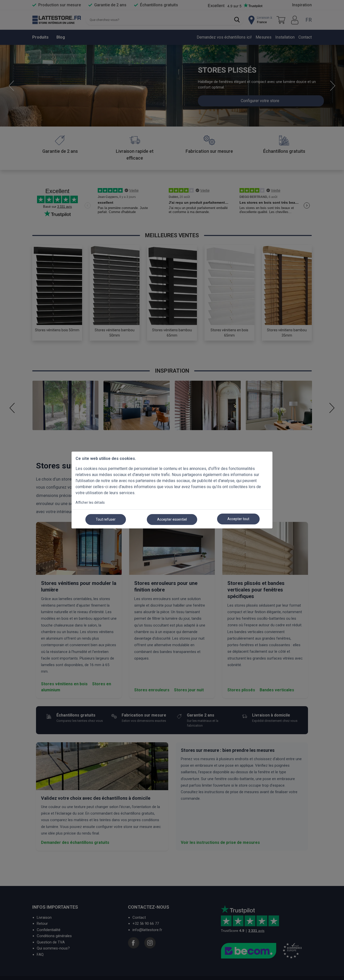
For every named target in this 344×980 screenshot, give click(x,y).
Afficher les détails (90, 502)
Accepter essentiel (172, 519)
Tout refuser (106, 519)
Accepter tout (238, 519)
